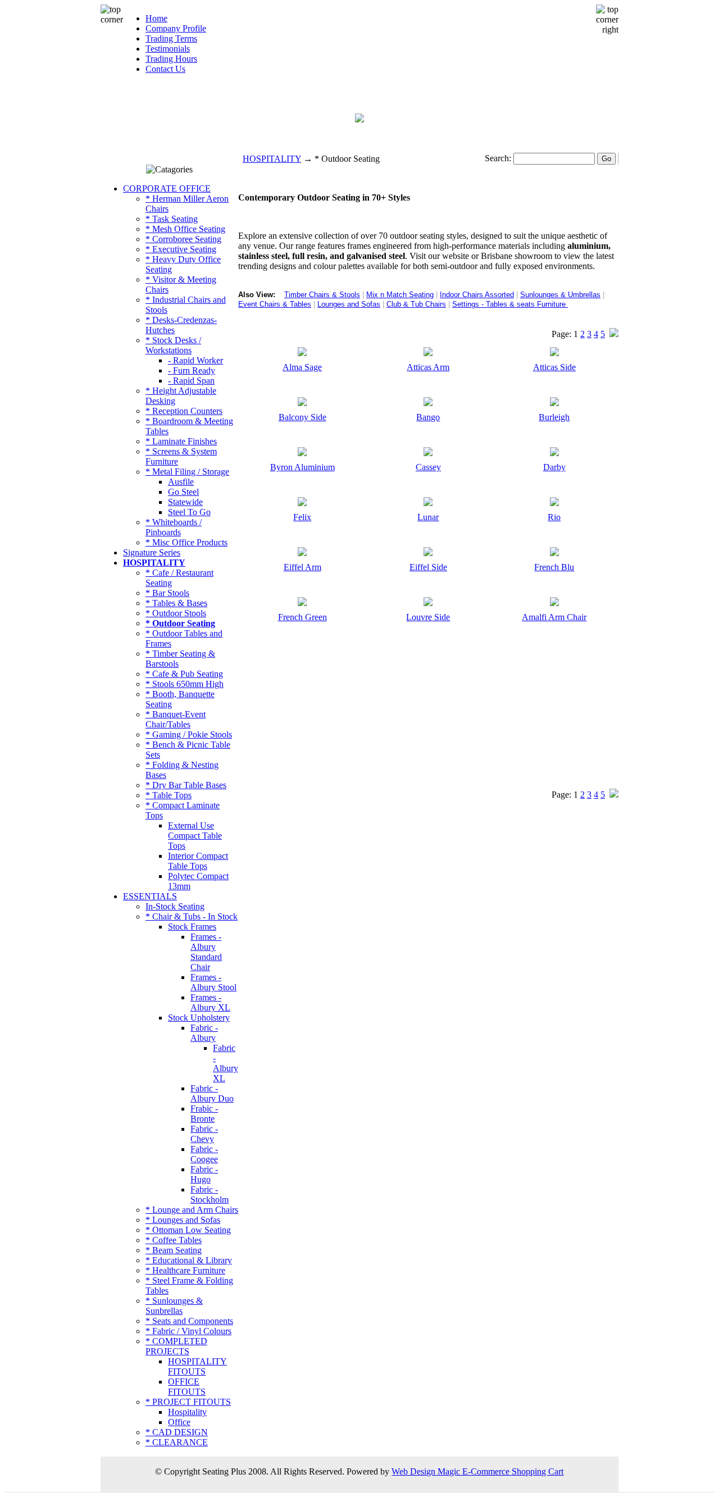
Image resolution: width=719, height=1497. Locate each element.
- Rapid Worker (195, 360)
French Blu (554, 567)
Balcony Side (302, 417)
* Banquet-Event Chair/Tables (175, 719)
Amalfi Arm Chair (554, 617)
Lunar (428, 517)
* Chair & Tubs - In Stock (191, 916)
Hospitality (187, 1412)
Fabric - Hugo (204, 1174)
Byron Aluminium (302, 467)
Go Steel (183, 492)
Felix (302, 517)
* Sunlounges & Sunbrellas (174, 1306)
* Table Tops (168, 795)
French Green (302, 617)
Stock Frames (192, 926)
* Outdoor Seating (180, 623)
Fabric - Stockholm (209, 1194)
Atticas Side (554, 367)
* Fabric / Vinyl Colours (188, 1331)
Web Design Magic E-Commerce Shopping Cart (477, 1471)
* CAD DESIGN (176, 1432)
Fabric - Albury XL (225, 1063)
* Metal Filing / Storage (187, 471)
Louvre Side (428, 617)
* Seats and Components (189, 1321)
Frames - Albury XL (210, 1002)
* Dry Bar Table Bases (185, 785)
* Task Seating (171, 219)
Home (156, 18)
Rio (554, 517)
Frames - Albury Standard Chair (206, 952)
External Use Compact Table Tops (195, 835)
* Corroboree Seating (183, 239)
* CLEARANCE (176, 1442)
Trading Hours (171, 58)
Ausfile (181, 481)
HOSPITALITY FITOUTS (197, 1366)
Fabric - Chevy (204, 1134)
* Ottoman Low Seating (188, 1230)
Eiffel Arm (302, 567)
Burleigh (554, 417)
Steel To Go (189, 512)
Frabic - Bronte (204, 1113)
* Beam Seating (173, 1250)
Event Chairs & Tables (274, 304)
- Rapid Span (191, 380)
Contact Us (165, 69)
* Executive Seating (180, 249)
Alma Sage (302, 367)
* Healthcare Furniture (185, 1270)
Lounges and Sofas (348, 304)
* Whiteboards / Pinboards (173, 527)
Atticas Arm (428, 367)
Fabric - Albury (204, 1033)
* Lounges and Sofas (182, 1220)
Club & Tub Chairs (416, 304)
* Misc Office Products (186, 542)
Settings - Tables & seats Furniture (509, 304)
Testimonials (167, 48)
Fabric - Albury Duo (212, 1093)
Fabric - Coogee (204, 1154)
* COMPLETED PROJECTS (176, 1346)
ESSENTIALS (150, 896)
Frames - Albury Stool (213, 982)
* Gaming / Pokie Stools (188, 734)
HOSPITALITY (272, 158)
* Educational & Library (188, 1260)
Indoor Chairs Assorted (477, 294)
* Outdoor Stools (175, 613)
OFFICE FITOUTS (187, 1386)
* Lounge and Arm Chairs (191, 1209)
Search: (498, 158)
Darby (554, 467)
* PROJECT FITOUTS (188, 1402)
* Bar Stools (167, 593)
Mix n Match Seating (400, 294)
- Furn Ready (191, 370)
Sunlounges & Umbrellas (560, 294)
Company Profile (175, 28)
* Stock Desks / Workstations (173, 345)
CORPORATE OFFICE (167, 188)
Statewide (185, 502)
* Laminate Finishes (181, 441)
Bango (428, 417)
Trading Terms (171, 38)
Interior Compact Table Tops (198, 861)
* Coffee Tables (173, 1240)
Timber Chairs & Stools (322, 294)
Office (179, 1422)
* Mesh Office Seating (185, 229)
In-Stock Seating (174, 906)
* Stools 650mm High (184, 684)
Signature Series (151, 552)
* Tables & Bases (176, 603)
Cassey (428, 467)
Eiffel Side (428, 567)
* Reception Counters (183, 411)
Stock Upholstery (199, 1017)
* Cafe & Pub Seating (184, 674)
